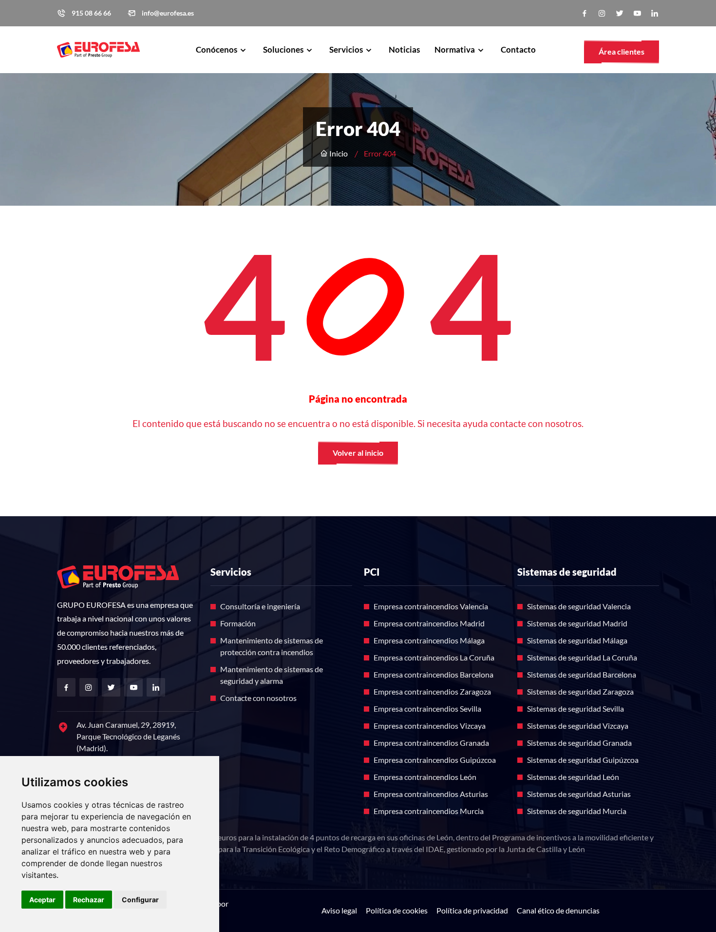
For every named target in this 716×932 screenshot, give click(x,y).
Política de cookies (397, 910)
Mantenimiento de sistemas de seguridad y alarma (271, 674)
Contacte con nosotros (258, 697)
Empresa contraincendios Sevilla (427, 708)
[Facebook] (584, 13)
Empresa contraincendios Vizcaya (430, 725)
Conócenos (217, 49)
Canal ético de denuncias (558, 910)
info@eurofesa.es (168, 13)
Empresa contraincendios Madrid (429, 623)
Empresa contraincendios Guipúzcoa (435, 759)
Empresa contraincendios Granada (431, 742)
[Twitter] (619, 13)
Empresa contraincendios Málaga (429, 640)
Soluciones (284, 49)
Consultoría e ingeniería (260, 606)
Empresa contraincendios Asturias (431, 793)
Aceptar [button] (42, 899)
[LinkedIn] (654, 13)
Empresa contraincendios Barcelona (433, 674)
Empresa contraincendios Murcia (429, 811)
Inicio (338, 153)
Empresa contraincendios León (425, 776)
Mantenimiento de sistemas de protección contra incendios (271, 646)
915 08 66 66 (91, 13)
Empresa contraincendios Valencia (431, 606)
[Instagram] (602, 13)
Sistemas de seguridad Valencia (579, 606)
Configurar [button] (140, 899)
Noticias (404, 49)
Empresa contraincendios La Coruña (434, 657)
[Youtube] (637, 13)
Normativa (455, 49)
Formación (238, 623)
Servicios (346, 49)
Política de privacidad (472, 910)
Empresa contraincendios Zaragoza (432, 691)
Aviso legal (339, 910)
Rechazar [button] (88, 899)
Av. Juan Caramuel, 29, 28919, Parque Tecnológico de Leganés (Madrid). (128, 736)
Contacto (518, 49)
